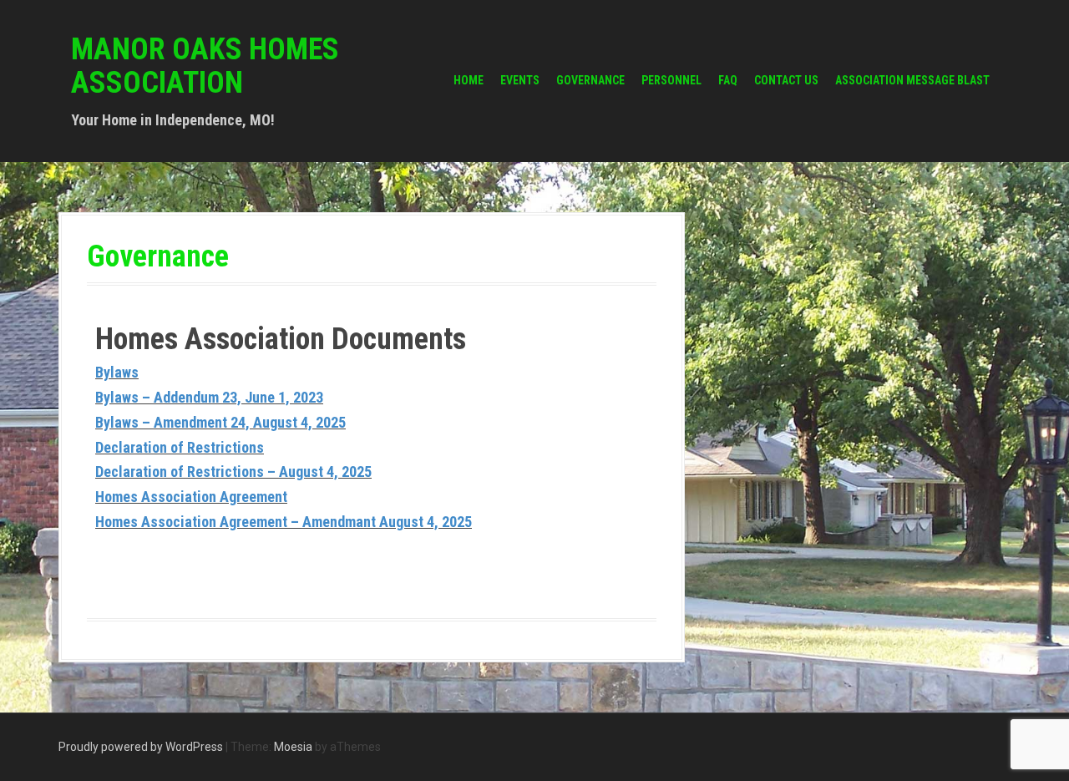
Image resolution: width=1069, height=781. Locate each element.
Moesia (293, 746)
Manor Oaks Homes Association (205, 66)
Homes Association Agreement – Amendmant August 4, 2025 (283, 521)
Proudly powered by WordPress (140, 746)
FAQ (727, 80)
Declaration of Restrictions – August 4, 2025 (233, 471)
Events (520, 80)
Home (468, 80)
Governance (590, 80)
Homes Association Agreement (191, 496)
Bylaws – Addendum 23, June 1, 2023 (209, 397)
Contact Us (786, 80)
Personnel (671, 80)
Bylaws (117, 372)
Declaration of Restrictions (179, 447)
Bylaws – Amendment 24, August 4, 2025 (220, 422)
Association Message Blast (912, 80)
